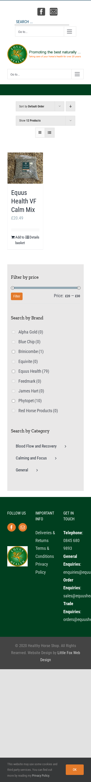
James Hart (31, 390)
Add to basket (20, 240)
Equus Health (33, 371)
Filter (16, 296)
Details (34, 237)
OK (75, 770)
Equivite (28, 361)
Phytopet (30, 400)
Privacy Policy (40, 775)
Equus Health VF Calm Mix (23, 201)
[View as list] (49, 132)
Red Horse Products (38, 410)
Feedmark (29, 381)
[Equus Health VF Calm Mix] (25, 168)
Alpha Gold (30, 331)
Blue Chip (29, 341)
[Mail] (22, 527)
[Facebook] (11, 527)
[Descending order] (70, 106)
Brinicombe (31, 351)
